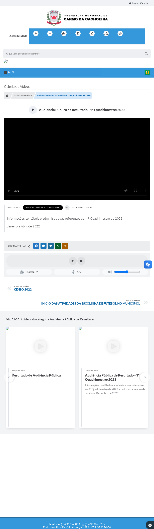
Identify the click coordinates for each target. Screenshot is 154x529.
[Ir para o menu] (140, 33)
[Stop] (81, 261)
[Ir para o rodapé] (42, 41)
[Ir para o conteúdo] (132, 33)
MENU (11, 72)
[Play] (73, 261)
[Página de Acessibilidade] (120, 33)
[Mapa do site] (106, 33)
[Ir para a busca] (33, 41)
